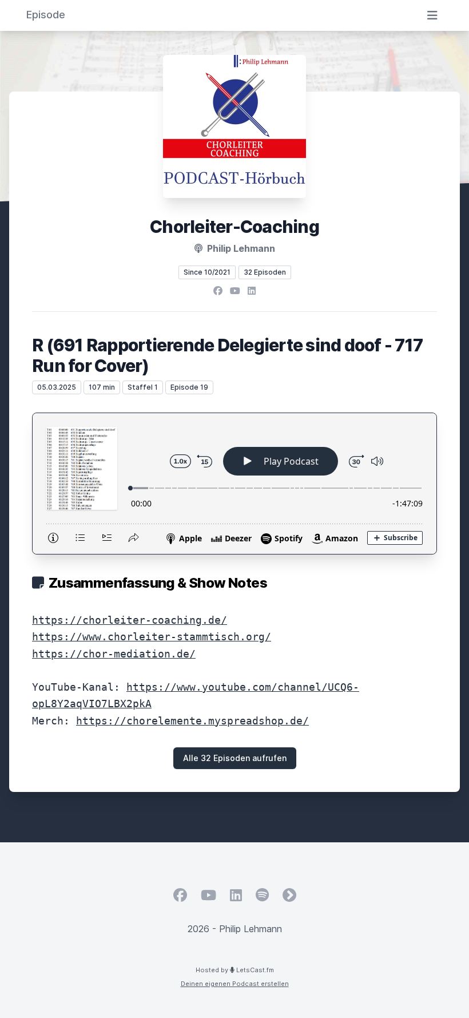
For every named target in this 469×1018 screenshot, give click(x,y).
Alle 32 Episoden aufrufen (235, 758)
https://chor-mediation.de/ (114, 654)
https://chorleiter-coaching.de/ (129, 620)
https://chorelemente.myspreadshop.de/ (192, 721)
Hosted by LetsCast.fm (235, 970)
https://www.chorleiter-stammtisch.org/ (151, 637)
